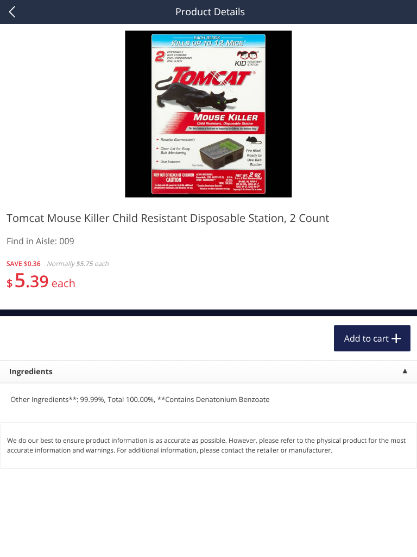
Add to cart (366, 338)
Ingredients (31, 372)
